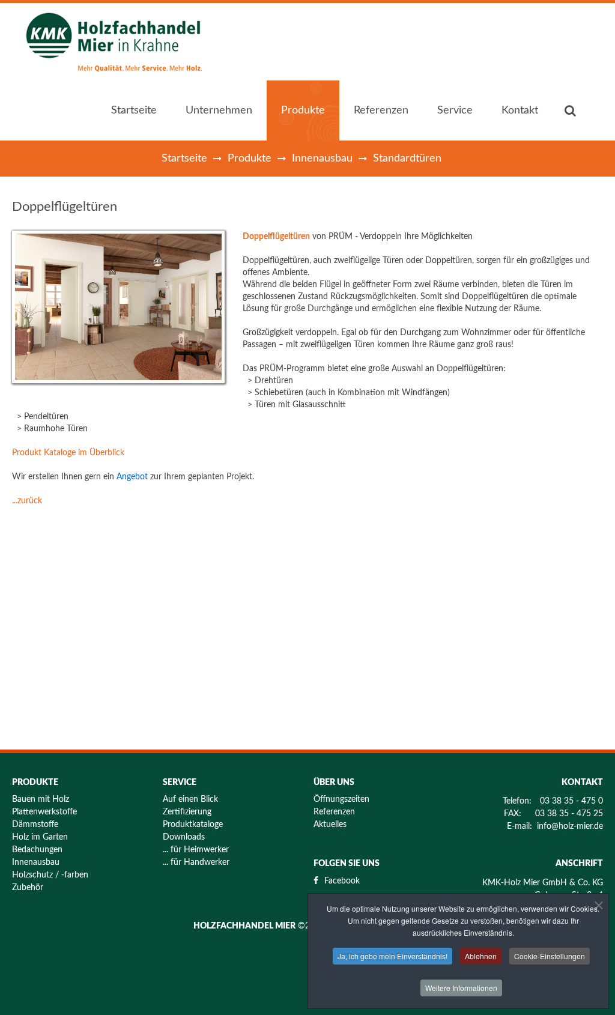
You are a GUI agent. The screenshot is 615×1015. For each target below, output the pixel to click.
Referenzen (334, 812)
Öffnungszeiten (341, 799)
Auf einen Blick (190, 799)
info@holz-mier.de (570, 826)
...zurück (27, 501)
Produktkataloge (193, 824)
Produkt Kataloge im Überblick (68, 453)
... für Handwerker (196, 862)
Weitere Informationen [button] (461, 988)
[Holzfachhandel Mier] (115, 42)
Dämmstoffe (35, 824)
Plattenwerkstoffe (44, 812)
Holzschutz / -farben (50, 875)
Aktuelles (330, 824)
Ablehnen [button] (481, 956)
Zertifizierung (187, 812)
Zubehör (27, 887)
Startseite (184, 158)
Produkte (249, 158)
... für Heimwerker (196, 850)
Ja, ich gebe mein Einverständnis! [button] (392, 956)
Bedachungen (37, 850)
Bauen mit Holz (40, 799)
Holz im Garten (40, 837)
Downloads (184, 837)
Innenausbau (322, 158)
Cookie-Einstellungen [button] (549, 956)
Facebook (342, 881)
